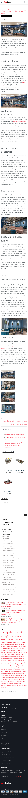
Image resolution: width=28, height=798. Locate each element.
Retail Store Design (7, 546)
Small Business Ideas (8, 522)
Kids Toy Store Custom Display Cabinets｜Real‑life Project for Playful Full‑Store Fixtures (12, 620)
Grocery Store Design (8, 560)
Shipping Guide (5, 743)
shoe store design (9, 639)
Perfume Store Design (9, 553)
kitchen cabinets (16, 683)
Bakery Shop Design (8, 584)
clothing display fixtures (8, 679)
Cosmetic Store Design (9, 574)
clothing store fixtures (12, 681)
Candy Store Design (8, 562)
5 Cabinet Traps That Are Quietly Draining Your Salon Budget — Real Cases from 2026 (13, 604)
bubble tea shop (17, 636)
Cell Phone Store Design (9, 579)
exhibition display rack (7, 685)
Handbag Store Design (9, 548)
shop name (13, 652)
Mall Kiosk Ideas (6, 527)
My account (4, 735)
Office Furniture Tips (7, 532)
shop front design (14, 650)
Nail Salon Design (7, 541)
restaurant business (19, 670)
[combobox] (14, 515)
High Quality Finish (6, 751)
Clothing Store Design (9, 572)
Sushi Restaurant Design (9, 587)
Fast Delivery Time (6, 754)
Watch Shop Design (8, 555)
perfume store (20, 666)
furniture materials (6, 668)
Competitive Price (5, 763)
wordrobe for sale (6, 683)
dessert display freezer (19, 121)
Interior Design (6, 534)
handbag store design (12, 662)
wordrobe (22, 681)
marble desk (8, 677)
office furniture (19, 685)
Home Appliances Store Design (11, 557)
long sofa (23, 195)
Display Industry (6, 529)
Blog (2, 741)
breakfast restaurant (7, 670)
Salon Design (5, 536)
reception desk (9, 656)
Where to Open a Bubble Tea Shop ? (14, 434)
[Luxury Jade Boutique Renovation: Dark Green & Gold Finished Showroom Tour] (3, 611)
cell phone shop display (12, 660)
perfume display (13, 675)
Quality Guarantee (6, 760)
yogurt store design (19, 656)
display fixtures (16, 668)
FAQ (2, 738)
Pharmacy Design (7, 577)
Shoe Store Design (8, 565)
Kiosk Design (5, 524)
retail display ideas (14, 648)
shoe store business (15, 673)
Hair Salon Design (8, 543)
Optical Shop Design (8, 567)
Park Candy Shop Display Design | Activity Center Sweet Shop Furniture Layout (7, 421)
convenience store (6, 671)
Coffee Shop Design (8, 594)
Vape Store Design (8, 550)
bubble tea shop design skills (14, 664)
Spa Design (6, 538)
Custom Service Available (7, 757)
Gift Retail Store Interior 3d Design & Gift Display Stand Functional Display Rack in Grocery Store (20, 421)
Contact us (4, 732)
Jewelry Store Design (8, 570)
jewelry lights (11, 654)
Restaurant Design (7, 582)
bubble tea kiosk (17, 671)
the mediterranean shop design (13, 646)
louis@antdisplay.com (7, 717)
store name (20, 652)
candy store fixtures (18, 677)
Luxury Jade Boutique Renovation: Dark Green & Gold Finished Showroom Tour (13, 612)
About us (3, 729)
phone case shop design (8, 658)
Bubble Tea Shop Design (6, 16)
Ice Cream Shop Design (9, 591)
